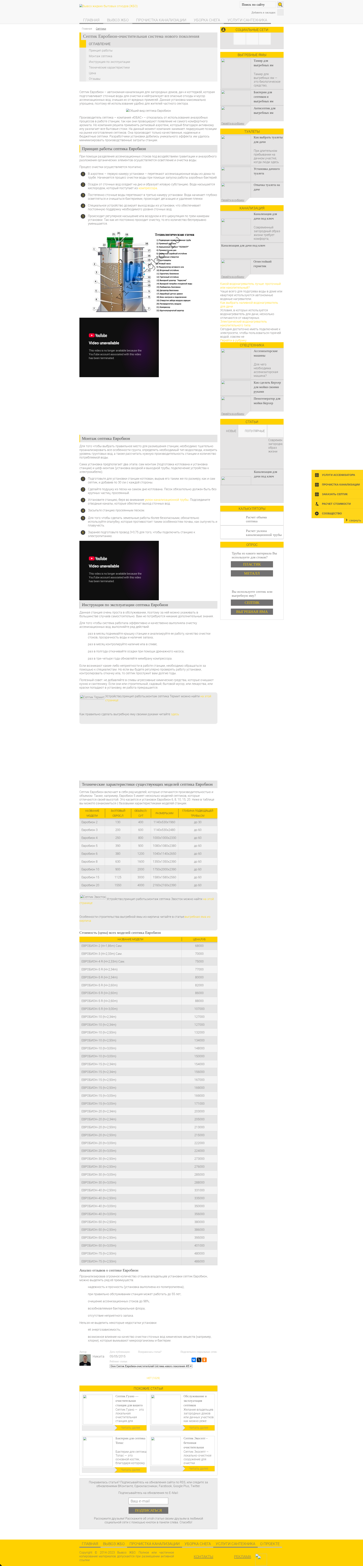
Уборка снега (207, 19)
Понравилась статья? (149, 1351)
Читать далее (130, 1428)
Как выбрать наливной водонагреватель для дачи (249, 304)
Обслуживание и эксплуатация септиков (195, 1400)
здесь (175, 714)
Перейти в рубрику (232, 123)
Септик (252, 602)
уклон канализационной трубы (166, 500)
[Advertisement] (148, 404)
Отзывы (94, 79)
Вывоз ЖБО (118, 19)
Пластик (252, 564)
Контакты (203, 1556)
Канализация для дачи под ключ (243, 245)
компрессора (148, 188)
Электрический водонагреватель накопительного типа (243, 323)
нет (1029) (153, 1378)
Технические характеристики (109, 67)
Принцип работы (100, 50)
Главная (91, 19)
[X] (199, 1360)
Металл (252, 573)
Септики (101, 28)
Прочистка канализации (161, 19)
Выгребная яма (252, 612)
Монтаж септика (100, 56)
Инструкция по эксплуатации (109, 62)
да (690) (153, 1365)
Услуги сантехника (247, 19)
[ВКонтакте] (194, 1360)
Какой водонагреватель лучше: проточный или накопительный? (250, 286)
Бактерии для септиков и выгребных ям (263, 96)
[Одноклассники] (204, 1360)
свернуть (355, 520)
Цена (92, 73)
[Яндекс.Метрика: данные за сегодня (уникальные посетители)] (271, 1558)
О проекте (270, 1543)
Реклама (242, 1556)
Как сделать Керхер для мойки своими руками (267, 387)
